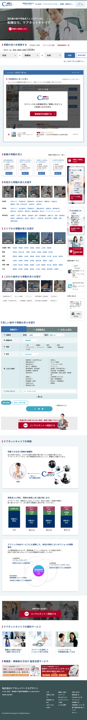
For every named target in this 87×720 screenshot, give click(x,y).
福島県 (49, 248)
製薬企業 (60, 347)
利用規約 (74, 702)
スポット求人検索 (49, 45)
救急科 (27, 218)
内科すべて (14, 201)
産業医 (55, 218)
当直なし (53, 360)
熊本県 (20, 269)
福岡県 (15, 269)
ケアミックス (30, 347)
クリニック (29, 296)
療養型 (38, 345)
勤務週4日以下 (7, 296)
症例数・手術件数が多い (10, 301)
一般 (27, 345)
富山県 (55, 256)
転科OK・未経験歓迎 (57, 381)
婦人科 (42, 211)
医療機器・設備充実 (26, 301)
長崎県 (26, 269)
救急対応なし (30, 364)
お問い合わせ (77, 315)
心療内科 (38, 204)
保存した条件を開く (20, 403)
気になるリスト (62, 697)
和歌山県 (38, 261)
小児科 (18, 215)
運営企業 (74, 695)
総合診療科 (48, 218)
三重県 (50, 261)
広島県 (15, 265)
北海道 (15, 248)
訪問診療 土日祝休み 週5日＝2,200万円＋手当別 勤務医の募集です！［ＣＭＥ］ (25, 161)
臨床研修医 (14, 221)
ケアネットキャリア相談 (63, 701)
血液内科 (31, 204)
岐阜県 (38, 256)
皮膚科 (13, 215)
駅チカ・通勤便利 (31, 366)
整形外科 (13, 211)
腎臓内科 (47, 201)
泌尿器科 (30, 215)
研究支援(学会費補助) (41, 301)
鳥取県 (26, 265)
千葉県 (28, 252)
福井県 (61, 256)
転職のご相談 (62, 692)
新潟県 (43, 256)
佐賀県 (32, 269)
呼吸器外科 (30, 208)
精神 (48, 345)
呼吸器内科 (22, 201)
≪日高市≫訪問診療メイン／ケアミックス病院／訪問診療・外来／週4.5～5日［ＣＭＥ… (58, 161)
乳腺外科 (48, 208)
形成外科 (20, 211)
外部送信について (77, 705)
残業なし (28, 377)
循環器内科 (30, 201)
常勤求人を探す (50, 696)
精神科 (24, 215)
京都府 (20, 261)
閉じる (39, 397)
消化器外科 (22, 208)
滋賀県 (45, 261)
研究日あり (54, 301)
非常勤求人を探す (50, 701)
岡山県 (20, 265)
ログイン (74, 712)
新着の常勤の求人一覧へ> (57, 155)
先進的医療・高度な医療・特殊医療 (61, 374)
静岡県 (20, 256)
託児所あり (54, 296)
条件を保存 (6, 403)
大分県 (38, 269)
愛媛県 (43, 265)
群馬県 (45, 252)
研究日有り (29, 373)
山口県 (38, 265)
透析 (56, 215)
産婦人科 (50, 215)
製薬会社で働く (30, 385)
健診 (60, 218)
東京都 (15, 252)
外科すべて (14, 208)
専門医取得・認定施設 (41, 296)
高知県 (55, 265)
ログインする (43, 89)
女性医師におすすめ (57, 377)
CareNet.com (76, 697)
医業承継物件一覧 (63, 45)
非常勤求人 (40, 329)
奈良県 (32, 261)
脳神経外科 (56, 208)
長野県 (32, 256)
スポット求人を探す (50, 706)
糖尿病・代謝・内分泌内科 (19, 204)
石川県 (49, 256)
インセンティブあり (57, 364)
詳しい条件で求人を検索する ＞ (74, 61)
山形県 (43, 248)
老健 (58, 345)
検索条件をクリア (62, 405)
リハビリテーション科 (53, 211)
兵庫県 (26, 261)
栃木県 (50, 252)
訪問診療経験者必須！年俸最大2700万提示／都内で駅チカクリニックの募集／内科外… (9, 161)
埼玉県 (33, 252)
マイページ (61, 695)
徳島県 (61, 265)
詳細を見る (9, 173)
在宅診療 (40, 218)
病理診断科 (19, 218)
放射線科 (62, 215)
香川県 (49, 265)
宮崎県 (43, 269)
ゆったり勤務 (18, 296)
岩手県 (26, 248)
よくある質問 (62, 705)
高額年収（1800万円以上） (34, 360)
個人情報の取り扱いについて (78, 708)
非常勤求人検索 (34, 45)
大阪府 (15, 261)
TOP (47, 692)
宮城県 (32, 248)
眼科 (36, 215)
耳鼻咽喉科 (42, 215)
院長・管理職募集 (56, 379)
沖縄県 (56, 269)
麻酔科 (13, 218)
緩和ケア (33, 218)
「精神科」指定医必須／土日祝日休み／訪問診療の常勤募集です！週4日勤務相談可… (42, 161)
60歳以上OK (29, 383)
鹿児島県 (50, 269)
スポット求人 (66, 329)
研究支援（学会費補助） (58, 371)
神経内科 (54, 201)
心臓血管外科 (40, 208)
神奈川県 (21, 252)
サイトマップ (76, 700)
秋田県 (38, 248)
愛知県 (15, 256)
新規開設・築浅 (30, 381)
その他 (28, 349)
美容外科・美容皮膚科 (32, 211)
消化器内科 (39, 201)
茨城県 (39, 252)
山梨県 (26, 256)
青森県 (20, 248)
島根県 (32, 265)
